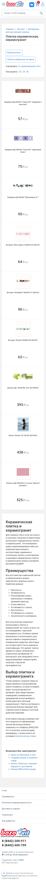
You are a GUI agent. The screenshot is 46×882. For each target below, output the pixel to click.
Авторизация (42, 4)
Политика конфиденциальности (16, 803)
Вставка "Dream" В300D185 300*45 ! (23, 340)
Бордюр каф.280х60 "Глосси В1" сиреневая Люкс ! (23, 151)
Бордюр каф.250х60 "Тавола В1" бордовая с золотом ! (23, 103)
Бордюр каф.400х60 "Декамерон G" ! (23, 197)
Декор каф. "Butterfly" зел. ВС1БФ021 (23, 388)
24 (24, 72)
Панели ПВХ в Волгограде (23, 769)
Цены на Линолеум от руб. (23, 755)
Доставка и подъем (11, 809)
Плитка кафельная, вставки (20, 59)
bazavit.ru (10, 873)
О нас (4, 790)
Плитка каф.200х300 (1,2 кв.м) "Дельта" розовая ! (23, 484)
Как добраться (8, 821)
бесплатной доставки (25, 736)
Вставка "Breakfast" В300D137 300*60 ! (23, 293)
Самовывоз (7, 815)
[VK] (31, 4)
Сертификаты (8, 796)
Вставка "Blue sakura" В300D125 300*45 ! (23, 245)
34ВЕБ (21, 860)
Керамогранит (14, 52)
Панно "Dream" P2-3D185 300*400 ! (23, 435)
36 (27, 72)
